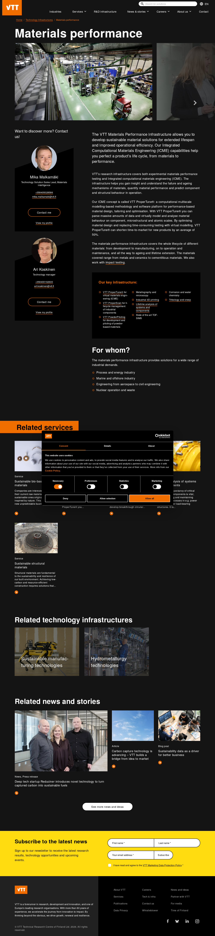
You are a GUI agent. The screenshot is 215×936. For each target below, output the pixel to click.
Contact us (148, 903)
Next (195, 103)
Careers (161, 11)
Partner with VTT (180, 896)
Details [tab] (107, 446)
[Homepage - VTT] (12, 7)
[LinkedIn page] (187, 921)
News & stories (136, 11)
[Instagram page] (197, 922)
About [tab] (151, 446)
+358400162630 (44, 282)
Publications (121, 903)
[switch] (91, 486)
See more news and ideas (107, 807)
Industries (55, 11)
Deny (65, 498)
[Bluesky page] (177, 922)
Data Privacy (121, 910)
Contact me (44, 212)
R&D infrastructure (105, 11)
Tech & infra (148, 896)
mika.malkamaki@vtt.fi (44, 196)
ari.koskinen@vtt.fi (44, 286)
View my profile (44, 223)
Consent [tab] (63, 446)
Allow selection (107, 498)
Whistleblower (150, 910)
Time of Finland (179, 910)
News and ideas (180, 889)
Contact (203, 11)
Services (77, 11)
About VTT (120, 889)
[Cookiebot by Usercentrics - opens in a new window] (157, 436)
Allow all (149, 498)
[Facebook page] (168, 922)
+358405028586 (44, 192)
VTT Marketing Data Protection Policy (162, 865)
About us (182, 11)
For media (176, 903)
